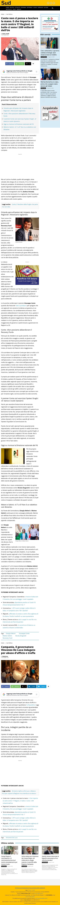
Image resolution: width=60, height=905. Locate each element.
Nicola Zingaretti (20, 636)
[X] (53, 3)
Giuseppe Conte (24, 633)
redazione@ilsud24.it (30, 896)
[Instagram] (51, 3)
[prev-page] (41, 101)
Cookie (33, 890)
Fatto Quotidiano (21, 306)
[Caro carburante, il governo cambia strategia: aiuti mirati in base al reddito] (50, 43)
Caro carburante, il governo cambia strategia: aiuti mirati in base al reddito (50, 53)
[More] (33, 63)
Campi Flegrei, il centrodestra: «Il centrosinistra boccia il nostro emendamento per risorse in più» (9, 860)
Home (2, 14)
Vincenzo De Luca (11, 837)
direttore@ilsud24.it (38, 893)
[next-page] (44, 101)
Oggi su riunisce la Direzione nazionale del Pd (19, 124)
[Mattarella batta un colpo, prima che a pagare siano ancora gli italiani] (50, 74)
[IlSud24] (7, 3)
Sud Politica (9, 14)
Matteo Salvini (7, 636)
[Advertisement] (20, 166)
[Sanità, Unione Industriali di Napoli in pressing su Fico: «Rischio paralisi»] (50, 850)
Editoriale (43, 88)
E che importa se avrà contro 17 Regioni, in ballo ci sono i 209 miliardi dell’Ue (20, 800)
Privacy (29, 890)
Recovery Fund (7, 638)
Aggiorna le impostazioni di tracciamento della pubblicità (30, 888)
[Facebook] (48, 3)
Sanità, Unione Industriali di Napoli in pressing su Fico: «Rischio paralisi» (50, 858)
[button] (52, 8)
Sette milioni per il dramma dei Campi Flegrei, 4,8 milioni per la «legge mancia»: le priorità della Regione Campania (30, 860)
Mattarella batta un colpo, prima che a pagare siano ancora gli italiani (50, 84)
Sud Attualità (44, 862)
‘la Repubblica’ (31, 705)
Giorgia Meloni (11, 633)
